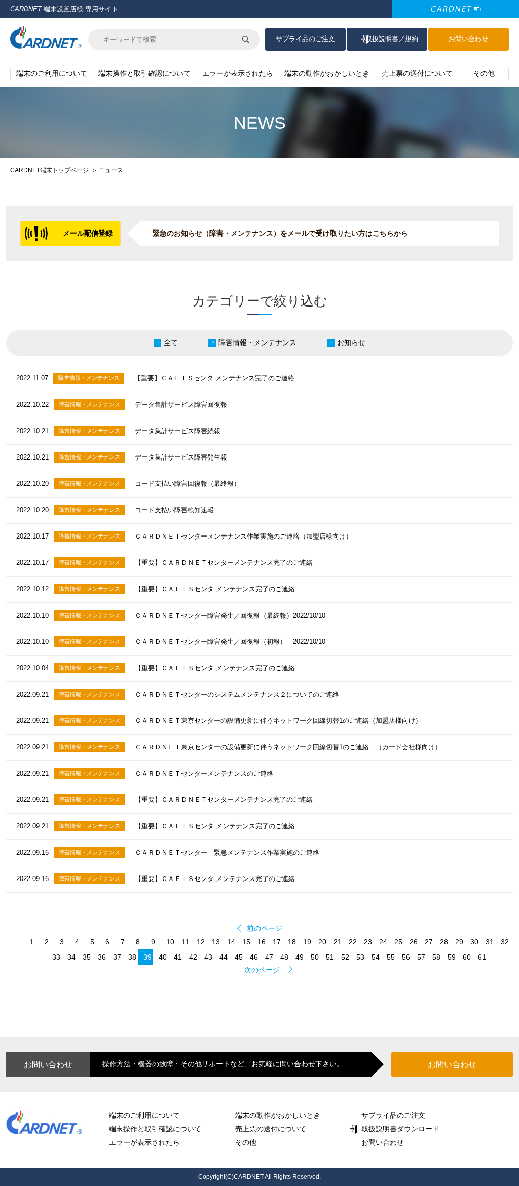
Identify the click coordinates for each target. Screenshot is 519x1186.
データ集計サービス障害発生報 (181, 457)
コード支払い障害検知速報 (174, 510)
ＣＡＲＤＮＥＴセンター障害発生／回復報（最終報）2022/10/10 (230, 615)
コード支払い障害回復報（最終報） (187, 483)
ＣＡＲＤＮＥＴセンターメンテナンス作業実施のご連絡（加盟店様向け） (243, 536)
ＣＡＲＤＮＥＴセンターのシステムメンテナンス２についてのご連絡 (237, 694)
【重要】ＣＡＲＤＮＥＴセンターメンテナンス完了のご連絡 (224, 562)
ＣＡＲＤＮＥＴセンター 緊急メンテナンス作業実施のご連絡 (227, 852)
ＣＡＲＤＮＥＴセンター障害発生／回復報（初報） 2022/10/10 (230, 641)
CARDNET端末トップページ (49, 170)
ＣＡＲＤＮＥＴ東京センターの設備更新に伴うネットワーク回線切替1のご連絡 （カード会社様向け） (288, 747)
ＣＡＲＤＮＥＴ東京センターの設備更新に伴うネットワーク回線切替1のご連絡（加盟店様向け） (278, 720)
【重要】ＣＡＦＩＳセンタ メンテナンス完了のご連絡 (214, 378)
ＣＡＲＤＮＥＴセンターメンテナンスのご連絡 (204, 773)
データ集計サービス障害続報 (177, 431)
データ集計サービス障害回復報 (181, 404)
